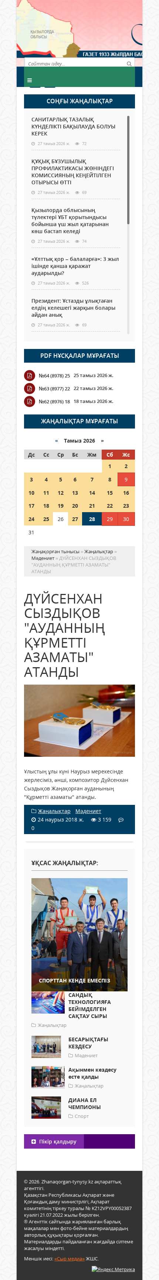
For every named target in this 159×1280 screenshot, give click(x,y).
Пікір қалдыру (57, 1141)
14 (92, 492)
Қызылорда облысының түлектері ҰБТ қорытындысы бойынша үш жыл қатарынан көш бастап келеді (70, 220)
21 (92, 505)
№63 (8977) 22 (54, 388)
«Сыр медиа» (69, 1258)
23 (126, 505)
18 (46, 505)
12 (61, 492)
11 (46, 492)
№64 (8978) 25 (54, 375)
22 (110, 505)
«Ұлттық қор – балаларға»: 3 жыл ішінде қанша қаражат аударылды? (75, 265)
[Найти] (129, 63)
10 (31, 492)
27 (75, 519)
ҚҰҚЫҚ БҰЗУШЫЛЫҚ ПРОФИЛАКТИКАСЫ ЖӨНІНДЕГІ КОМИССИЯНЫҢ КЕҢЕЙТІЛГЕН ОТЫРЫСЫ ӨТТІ (72, 172)
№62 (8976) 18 (54, 401)
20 (75, 505)
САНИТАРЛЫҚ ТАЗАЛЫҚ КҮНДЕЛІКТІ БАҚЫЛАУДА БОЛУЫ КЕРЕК (73, 126)
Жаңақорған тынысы (107, 32)
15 (110, 492)
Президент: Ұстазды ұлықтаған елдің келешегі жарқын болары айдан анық (73, 307)
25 (46, 519)
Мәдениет (88, 810)
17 (31, 505)
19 (61, 505)
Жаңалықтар (54, 810)
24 (31, 519)
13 (75, 492)
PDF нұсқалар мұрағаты (79, 356)
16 (126, 492)
